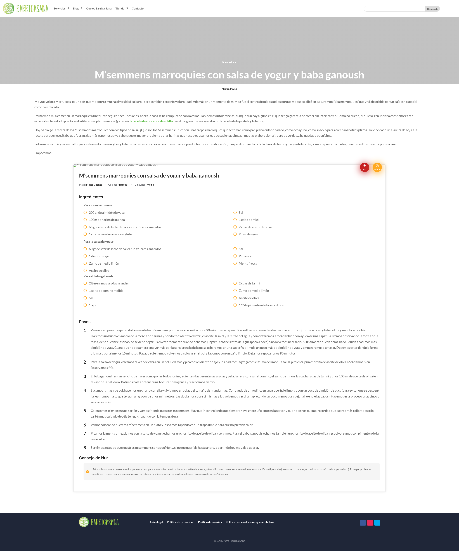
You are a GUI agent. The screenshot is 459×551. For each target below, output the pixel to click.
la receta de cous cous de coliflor (152, 121)
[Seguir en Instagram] (370, 523)
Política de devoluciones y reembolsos (250, 522)
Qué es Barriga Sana (99, 8)
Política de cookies (210, 522)
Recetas (229, 62)
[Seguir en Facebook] (363, 523)
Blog (76, 8)
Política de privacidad (180, 522)
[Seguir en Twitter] (377, 523)
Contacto (138, 8)
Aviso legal (156, 522)
